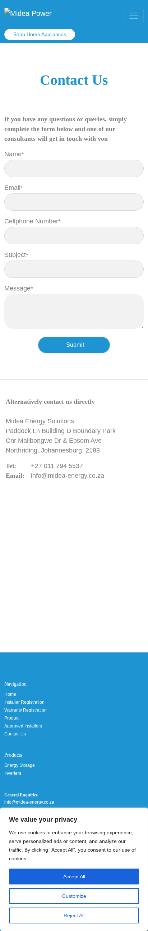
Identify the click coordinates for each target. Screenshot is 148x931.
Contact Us (15, 734)
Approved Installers (23, 726)
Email (23, 187)
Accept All (74, 876)
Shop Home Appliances (39, 34)
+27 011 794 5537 (57, 465)
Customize (74, 896)
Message (28, 288)
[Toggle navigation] (134, 16)
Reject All (74, 915)
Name (24, 154)
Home (10, 694)
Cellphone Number (42, 221)
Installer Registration (24, 702)
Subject (26, 254)
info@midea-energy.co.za (67, 475)
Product (11, 718)
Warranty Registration (25, 710)
